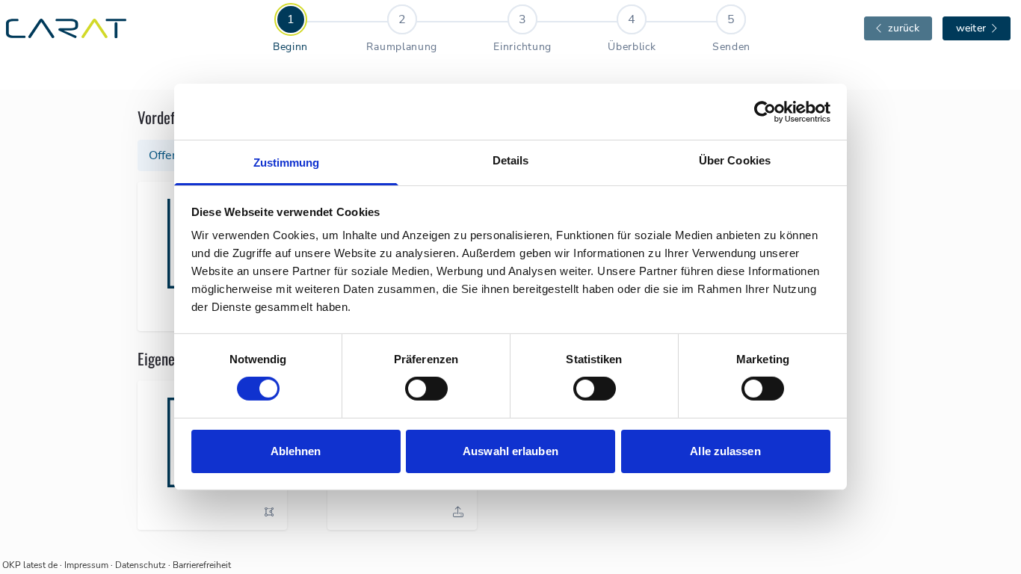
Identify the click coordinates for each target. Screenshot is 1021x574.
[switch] (426, 389)
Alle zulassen (725, 451)
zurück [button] (904, 28)
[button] (269, 512)
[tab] (290, 29)
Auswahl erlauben (510, 451)
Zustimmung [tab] (286, 162)
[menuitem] (318, 29)
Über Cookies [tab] (735, 160)
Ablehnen (296, 451)
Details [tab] (511, 160)
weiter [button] (971, 28)
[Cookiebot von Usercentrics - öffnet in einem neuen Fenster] (765, 111)
